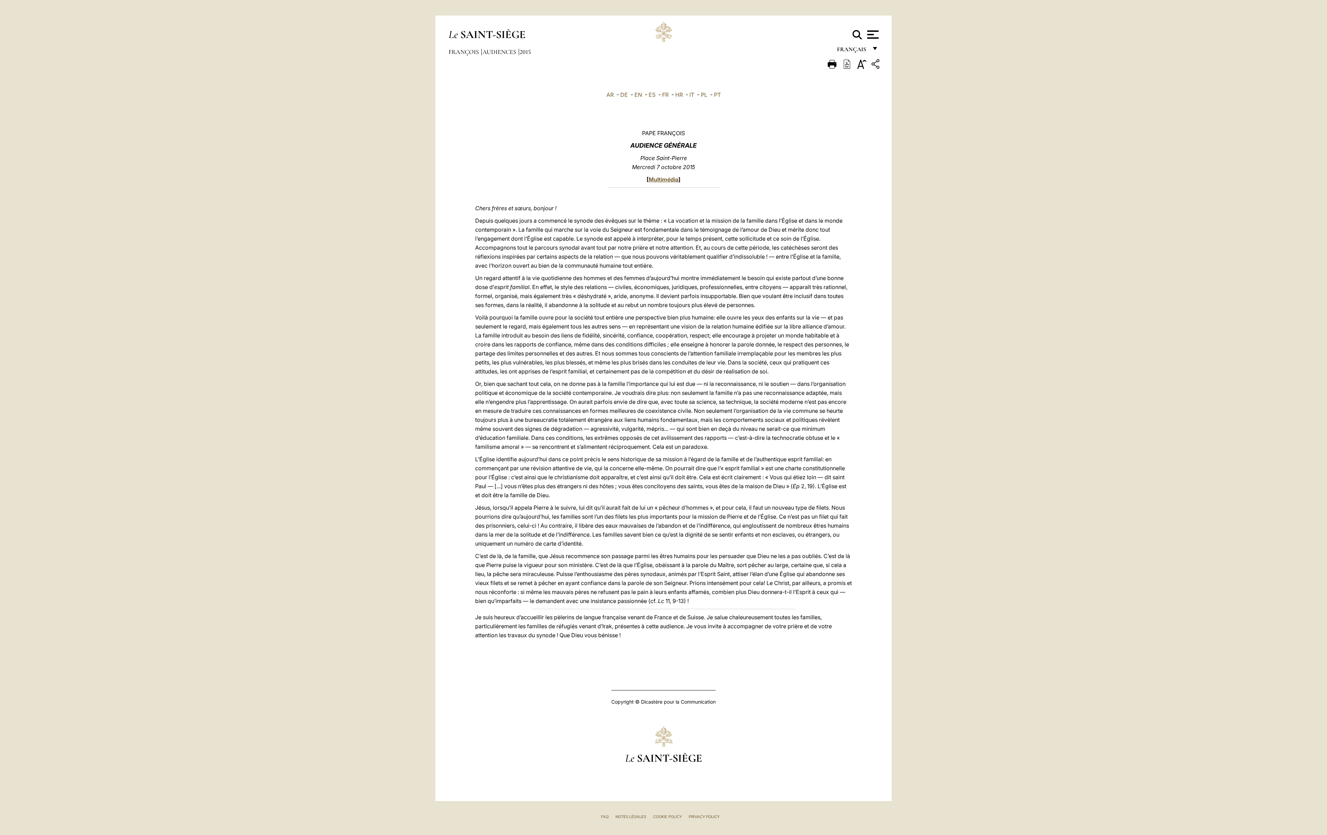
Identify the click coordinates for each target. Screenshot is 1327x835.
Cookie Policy (667, 816)
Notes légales (630, 816)
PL (704, 94)
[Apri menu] (872, 34)
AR (610, 94)
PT (717, 94)
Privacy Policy (704, 816)
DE (624, 94)
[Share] (876, 65)
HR (679, 94)
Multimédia (663, 179)
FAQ (605, 816)
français (852, 51)
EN (638, 94)
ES (652, 94)
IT (691, 94)
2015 (525, 52)
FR (665, 94)
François (464, 52)
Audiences (500, 52)
